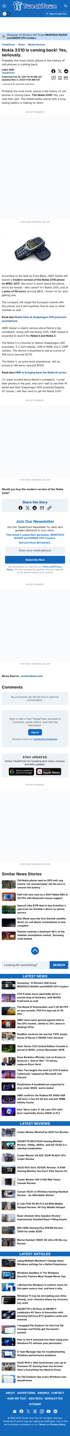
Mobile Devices (36, 44)
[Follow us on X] (28, 1411)
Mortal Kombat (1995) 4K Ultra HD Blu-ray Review (42, 1241)
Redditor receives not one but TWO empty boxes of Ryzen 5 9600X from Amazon (42, 1035)
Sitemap (35, 1404)
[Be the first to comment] (54, 78)
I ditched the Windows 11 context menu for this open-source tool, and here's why (42, 1286)
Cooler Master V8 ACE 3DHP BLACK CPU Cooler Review (41, 1157)
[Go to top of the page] (35, 951)
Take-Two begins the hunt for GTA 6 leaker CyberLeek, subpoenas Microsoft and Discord (42, 1074)
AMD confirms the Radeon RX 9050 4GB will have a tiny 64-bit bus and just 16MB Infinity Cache (41, 1099)
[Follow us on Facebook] (21, 1411)
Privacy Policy (57, 1424)
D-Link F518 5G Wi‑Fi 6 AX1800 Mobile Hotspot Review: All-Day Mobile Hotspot (41, 1205)
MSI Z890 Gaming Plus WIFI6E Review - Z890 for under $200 (41, 1229)
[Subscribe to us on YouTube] (48, 1411)
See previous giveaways (34, 542)
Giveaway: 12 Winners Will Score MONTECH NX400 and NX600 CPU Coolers (42, 984)
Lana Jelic (8, 69)
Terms (42, 1424)
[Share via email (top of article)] (65, 78)
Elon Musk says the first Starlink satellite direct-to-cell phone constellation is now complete (41, 922)
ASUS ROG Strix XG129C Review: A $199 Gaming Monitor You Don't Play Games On (42, 1169)
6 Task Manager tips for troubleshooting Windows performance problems (41, 1353)
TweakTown (8, 44)
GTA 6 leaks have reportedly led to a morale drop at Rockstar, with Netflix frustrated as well (39, 997)
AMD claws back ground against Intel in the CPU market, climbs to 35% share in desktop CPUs (41, 1023)
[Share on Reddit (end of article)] (35, 508)
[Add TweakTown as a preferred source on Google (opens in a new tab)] (21, 771)
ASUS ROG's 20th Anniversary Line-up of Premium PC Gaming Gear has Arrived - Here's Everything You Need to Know (41, 1366)
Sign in (35, 732)
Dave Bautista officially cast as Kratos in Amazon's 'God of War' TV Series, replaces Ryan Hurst (41, 1061)
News (21, 44)
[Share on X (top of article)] (60, 71)
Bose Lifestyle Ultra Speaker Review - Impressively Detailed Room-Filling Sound (42, 1217)
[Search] (65, 6)
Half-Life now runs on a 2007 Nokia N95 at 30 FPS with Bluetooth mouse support (42, 896)
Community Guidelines (45, 739)
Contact (57, 1392)
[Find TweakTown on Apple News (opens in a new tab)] (48, 771)
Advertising (26, 1392)
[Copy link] (49, 508)
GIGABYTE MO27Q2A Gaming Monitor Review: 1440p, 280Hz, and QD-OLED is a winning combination (42, 1145)
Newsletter (54, 1398)
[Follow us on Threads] (35, 1411)
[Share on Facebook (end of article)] (21, 508)
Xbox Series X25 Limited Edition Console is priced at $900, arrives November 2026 (42, 1048)
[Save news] (60, 78)
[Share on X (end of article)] (28, 508)
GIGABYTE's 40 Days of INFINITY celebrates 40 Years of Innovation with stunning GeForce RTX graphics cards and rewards (42, 1314)
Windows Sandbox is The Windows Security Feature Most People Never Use (41, 1274)
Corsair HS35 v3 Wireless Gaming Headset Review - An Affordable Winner (42, 1193)
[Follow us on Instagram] (42, 1411)
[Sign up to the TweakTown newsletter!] (15, 1411)
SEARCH (59, 965)
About (10, 1392)
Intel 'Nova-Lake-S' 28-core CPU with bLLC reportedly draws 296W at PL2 (39, 1111)
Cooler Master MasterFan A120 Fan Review (42, 1131)
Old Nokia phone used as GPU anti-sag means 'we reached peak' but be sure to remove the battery (41, 884)
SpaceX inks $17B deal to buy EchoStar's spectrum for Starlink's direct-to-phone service (41, 909)
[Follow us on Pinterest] (55, 1411)
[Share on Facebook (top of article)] (53, 71)
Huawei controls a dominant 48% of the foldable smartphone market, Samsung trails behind (41, 935)
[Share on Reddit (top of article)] (66, 71)
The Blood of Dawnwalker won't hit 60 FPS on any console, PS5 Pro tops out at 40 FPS (42, 1010)
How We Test (17, 1398)
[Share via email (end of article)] (42, 507)
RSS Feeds (36, 1398)
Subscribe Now (35, 559)
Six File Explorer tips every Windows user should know (41, 1378)
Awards (43, 1392)
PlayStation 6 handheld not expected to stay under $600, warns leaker (40, 1086)
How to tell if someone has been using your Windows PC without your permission (42, 1341)
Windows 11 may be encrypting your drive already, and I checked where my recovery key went (42, 1299)
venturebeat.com (32, 676)
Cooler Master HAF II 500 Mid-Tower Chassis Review (39, 1181)
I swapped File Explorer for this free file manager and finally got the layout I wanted (40, 1329)
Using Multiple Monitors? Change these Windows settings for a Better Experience (42, 1262)
